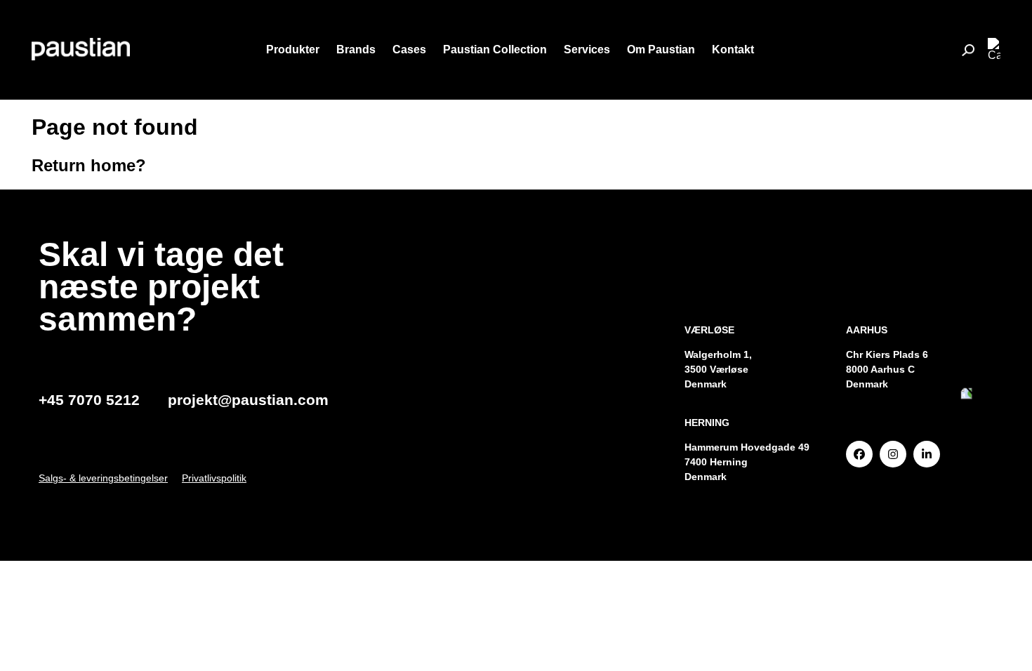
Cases (409, 49)
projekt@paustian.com (248, 400)
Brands (356, 49)
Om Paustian (661, 49)
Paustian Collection (495, 49)
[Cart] (994, 50)
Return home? (89, 165)
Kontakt (733, 49)
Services (587, 49)
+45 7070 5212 (89, 400)
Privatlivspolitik (214, 478)
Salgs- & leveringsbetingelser (103, 478)
